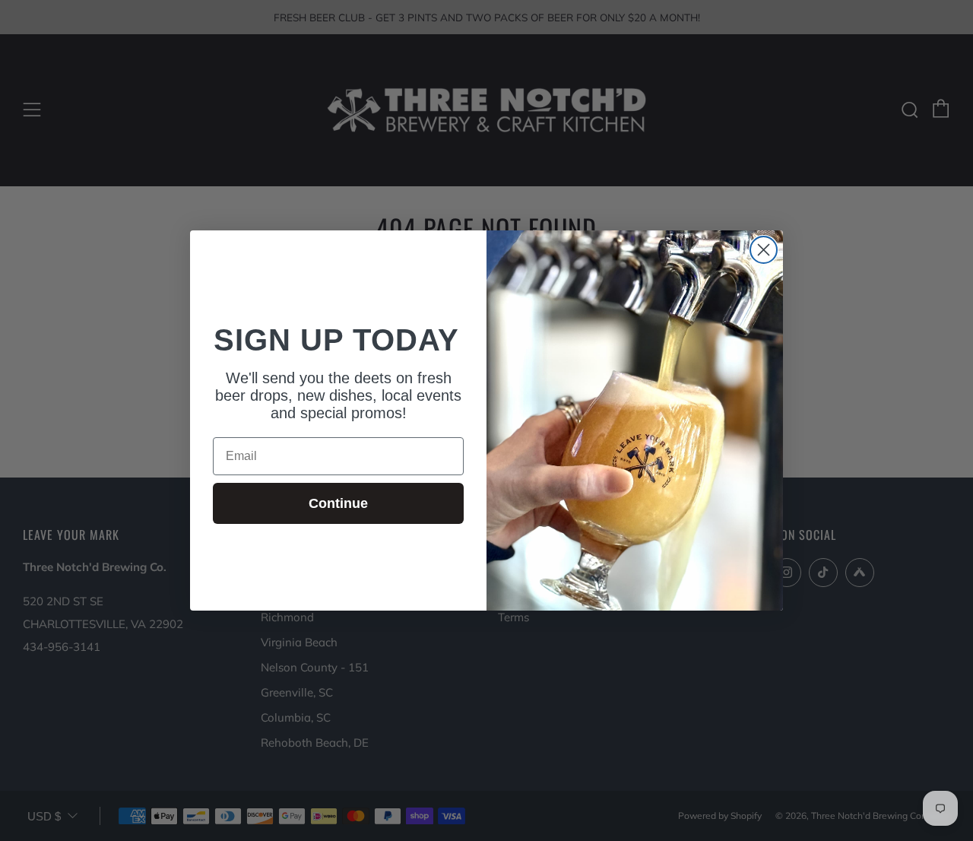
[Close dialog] (763, 249)
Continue (338, 503)
